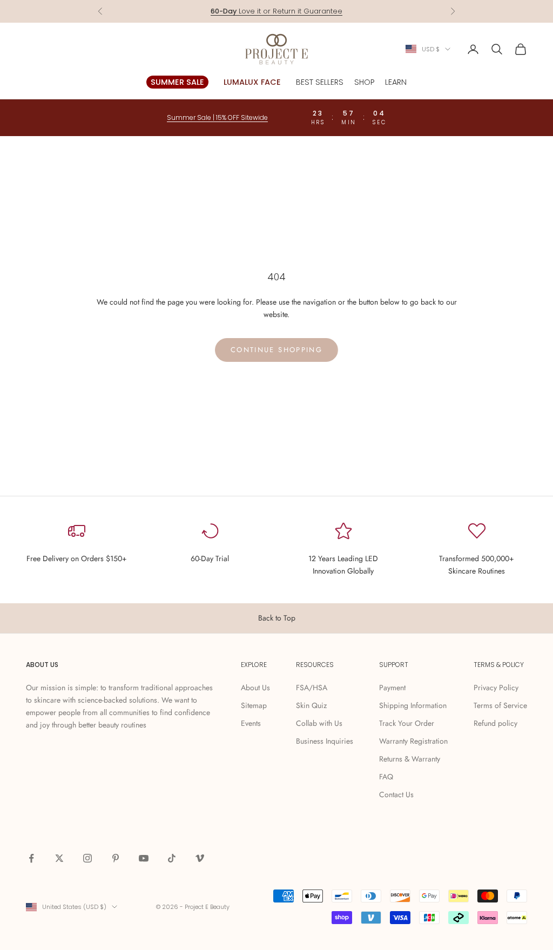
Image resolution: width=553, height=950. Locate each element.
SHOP (364, 82)
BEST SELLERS (319, 82)
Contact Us (396, 794)
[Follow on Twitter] (59, 858)
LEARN (396, 82)
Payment (392, 687)
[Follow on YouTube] (143, 858)
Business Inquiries (324, 741)
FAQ (386, 776)
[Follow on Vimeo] (199, 858)
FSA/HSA (311, 687)
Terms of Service (500, 705)
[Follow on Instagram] (87, 858)
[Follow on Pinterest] (115, 858)
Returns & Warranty (409, 758)
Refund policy (495, 723)
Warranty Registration (413, 741)
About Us (255, 687)
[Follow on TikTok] (171, 858)
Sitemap (254, 705)
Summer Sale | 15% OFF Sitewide (217, 117)
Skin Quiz (311, 705)
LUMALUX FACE (252, 82)
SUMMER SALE (177, 82)
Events (251, 723)
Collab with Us (319, 723)
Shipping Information (413, 705)
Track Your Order (406, 723)
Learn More (318, 13)
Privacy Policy (496, 687)
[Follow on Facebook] (31, 858)
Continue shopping (276, 350)
